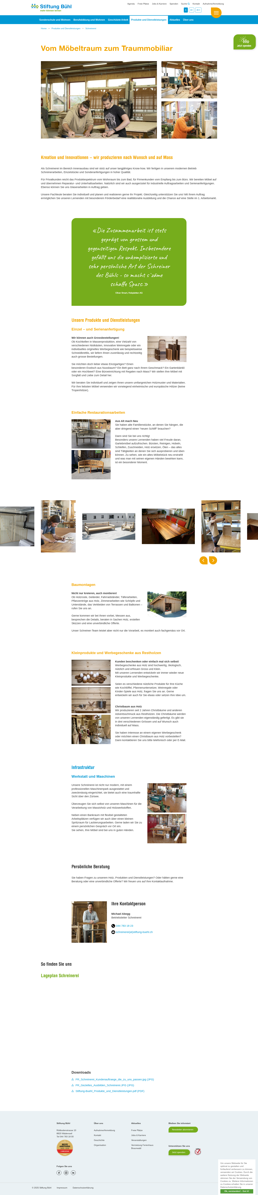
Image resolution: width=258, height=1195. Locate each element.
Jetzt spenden (178, 1152)
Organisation (100, 1145)
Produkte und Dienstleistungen (66, 28)
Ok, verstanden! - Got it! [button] (236, 1191)
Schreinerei (90, 28)
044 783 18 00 (67, 1136)
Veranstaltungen (139, 1140)
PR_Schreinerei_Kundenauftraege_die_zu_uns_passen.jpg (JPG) (115, 1079)
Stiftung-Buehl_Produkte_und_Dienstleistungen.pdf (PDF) (110, 1091)
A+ (191, 10)
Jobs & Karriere (159, 4)
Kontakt (196, 4)
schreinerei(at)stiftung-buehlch (134, 932)
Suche (184, 4)
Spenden (174, 4)
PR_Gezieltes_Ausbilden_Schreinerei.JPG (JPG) (105, 1085)
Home (44, 28)
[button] (242, 1187)
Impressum (62, 1187)
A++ (198, 10)
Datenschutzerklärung (83, 1187)
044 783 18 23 (124, 925)
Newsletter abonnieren (182, 1129)
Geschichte (99, 1140)
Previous (203, 560)
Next (213, 560)
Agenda (131, 4)
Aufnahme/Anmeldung (213, 4)
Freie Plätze (143, 4)
